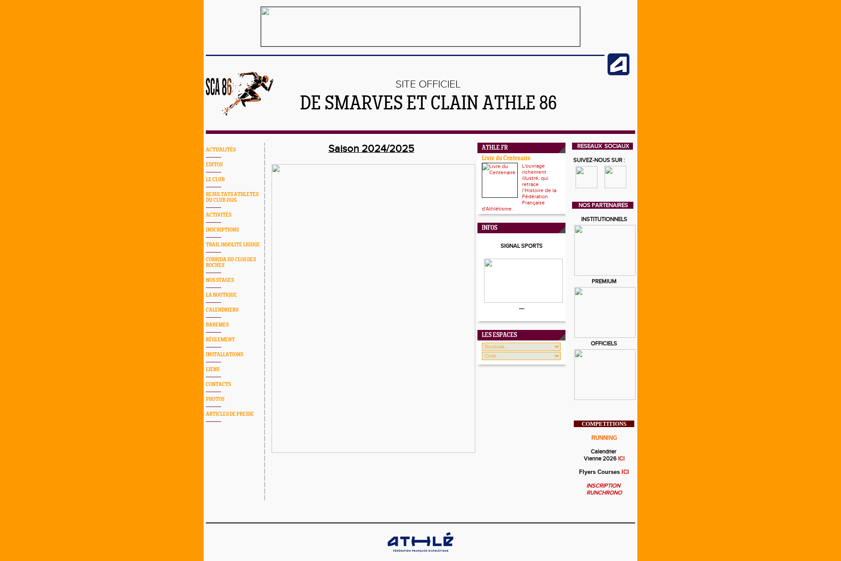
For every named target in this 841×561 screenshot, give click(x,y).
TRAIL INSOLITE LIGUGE (233, 245)
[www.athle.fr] (618, 73)
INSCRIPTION (604, 485)
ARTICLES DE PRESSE (230, 414)
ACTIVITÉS (218, 215)
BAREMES (217, 325)
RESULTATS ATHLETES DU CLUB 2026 (232, 197)
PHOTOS (215, 399)
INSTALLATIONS (224, 355)
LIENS (212, 369)
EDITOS (214, 165)
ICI (621, 458)
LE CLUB (215, 179)
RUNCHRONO (604, 492)
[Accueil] (240, 113)
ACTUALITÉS (221, 150)
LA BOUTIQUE (221, 295)
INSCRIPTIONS (222, 230)
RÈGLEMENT (220, 340)
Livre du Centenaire (506, 158)
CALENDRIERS (222, 310)
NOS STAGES (220, 280)
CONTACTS (218, 384)
